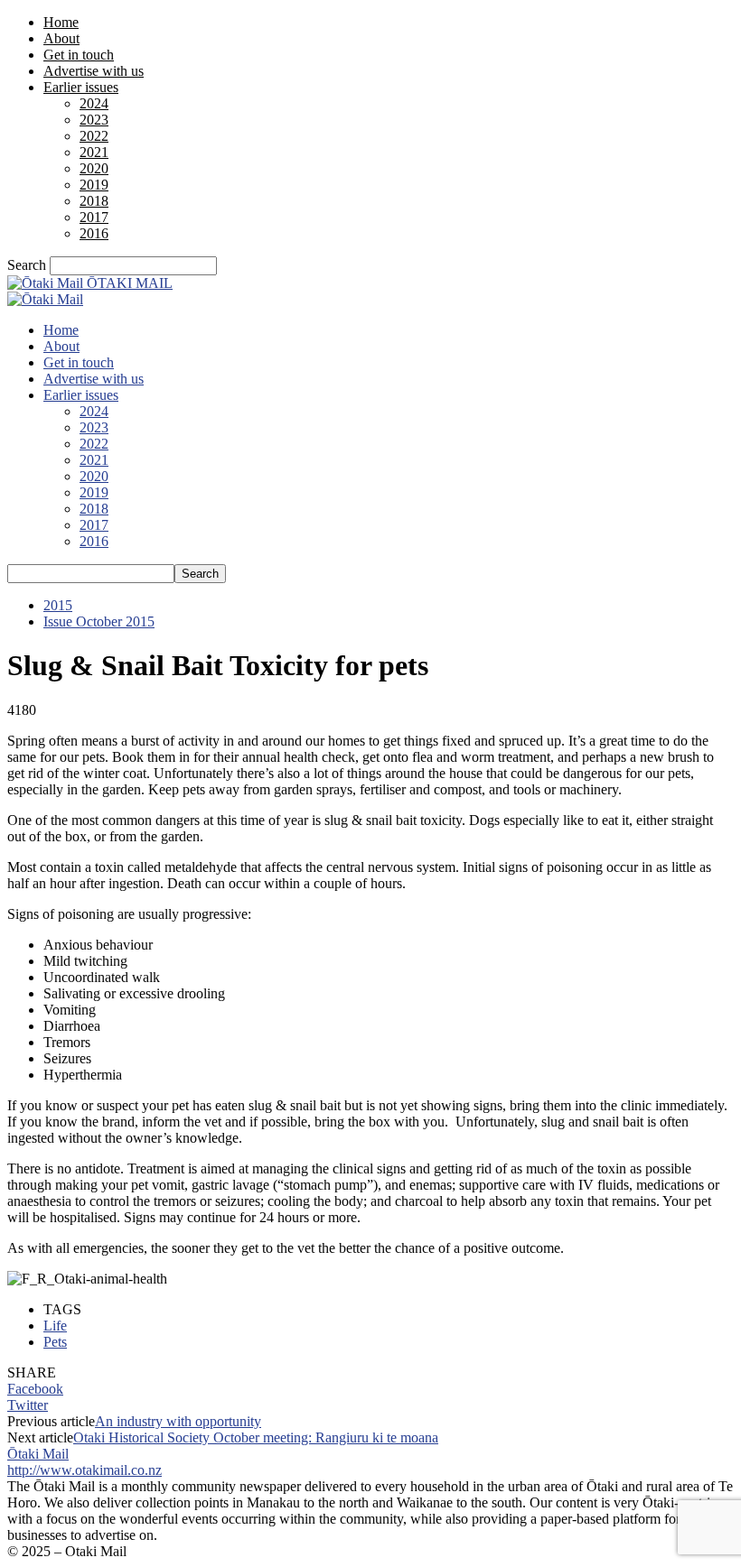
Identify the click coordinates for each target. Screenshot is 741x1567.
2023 (94, 119)
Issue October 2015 (99, 621)
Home (61, 22)
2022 (94, 136)
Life (55, 1325)
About (61, 38)
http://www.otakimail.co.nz (84, 1470)
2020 (94, 168)
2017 (94, 217)
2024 (94, 103)
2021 (94, 152)
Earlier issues (80, 87)
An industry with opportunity (178, 1421)
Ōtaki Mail (38, 1453)
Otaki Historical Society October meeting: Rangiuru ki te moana (255, 1437)
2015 (57, 605)
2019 (94, 184)
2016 (94, 233)
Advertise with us (93, 71)
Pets (55, 1341)
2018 (94, 201)
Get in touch (78, 54)
